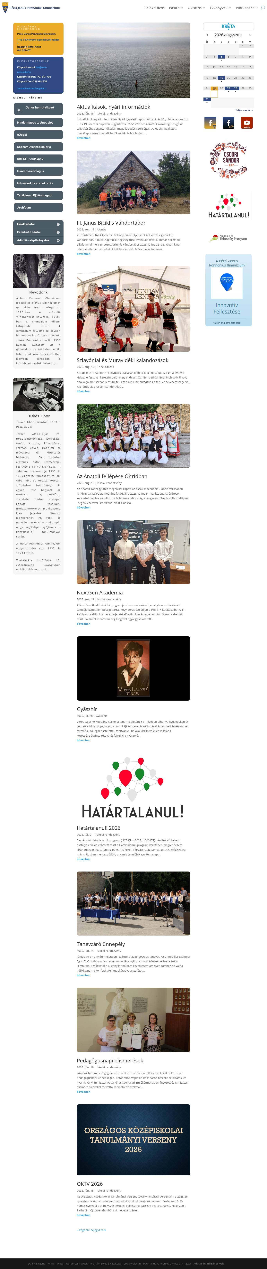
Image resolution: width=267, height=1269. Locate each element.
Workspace (245, 8)
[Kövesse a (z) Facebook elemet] (210, 123)
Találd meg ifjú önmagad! (34, 195)
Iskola (174, 8)
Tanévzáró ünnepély (101, 943)
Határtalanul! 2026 (99, 827)
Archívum (24, 207)
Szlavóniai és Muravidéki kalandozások (122, 360)
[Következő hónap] (250, 35)
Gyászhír (87, 709)
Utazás (101, 229)
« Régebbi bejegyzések (91, 1230)
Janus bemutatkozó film (35, 109)
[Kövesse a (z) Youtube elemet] (247, 123)
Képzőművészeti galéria (34, 147)
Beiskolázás (154, 8)
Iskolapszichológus (30, 171)
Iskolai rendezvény (109, 113)
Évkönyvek (219, 8)
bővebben (83, 138)
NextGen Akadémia (100, 592)
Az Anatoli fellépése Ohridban (112, 476)
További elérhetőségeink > (31, 88)
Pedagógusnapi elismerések (110, 1060)
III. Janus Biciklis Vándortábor (111, 222)
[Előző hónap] (207, 35)
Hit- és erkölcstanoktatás (35, 183)
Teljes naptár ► (245, 110)
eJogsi (22, 134)
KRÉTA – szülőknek (30, 159)
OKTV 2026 (90, 1183)
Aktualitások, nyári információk (113, 106)
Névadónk (38, 292)
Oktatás (195, 8)
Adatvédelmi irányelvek (209, 1263)
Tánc (100, 367)
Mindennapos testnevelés (35, 122)
